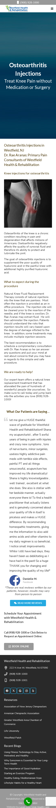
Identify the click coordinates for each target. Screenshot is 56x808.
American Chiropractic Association (21, 713)
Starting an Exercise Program (19, 773)
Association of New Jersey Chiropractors (25, 706)
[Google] (20, 691)
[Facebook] (7, 691)
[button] (52, 8)
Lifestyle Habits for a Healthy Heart (23, 783)
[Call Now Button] (28, 801)
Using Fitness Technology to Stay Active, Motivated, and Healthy (25, 754)
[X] (14, 691)
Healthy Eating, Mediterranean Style (23, 778)
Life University (11, 731)
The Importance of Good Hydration (22, 768)
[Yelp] (33, 691)
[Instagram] (27, 691)
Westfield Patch (12, 737)
